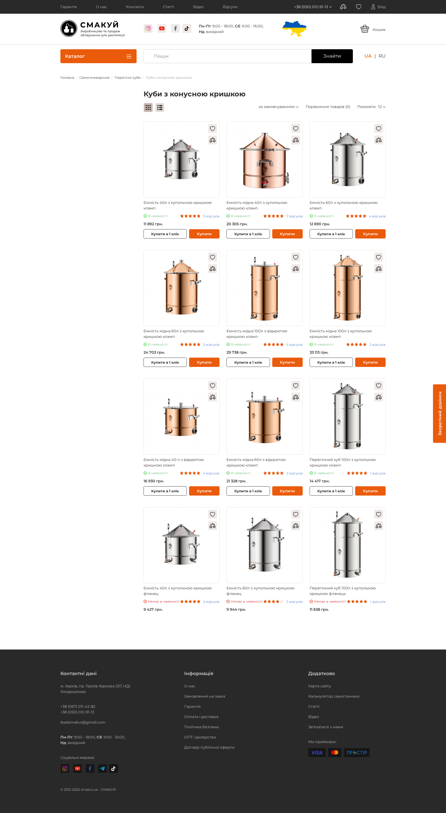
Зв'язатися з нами (325, 727)
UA (368, 56)
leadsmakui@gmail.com (82, 722)
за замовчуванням (277, 106)
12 (380, 106)
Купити (204, 234)
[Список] (159, 107)
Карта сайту (319, 686)
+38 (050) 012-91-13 (311, 7)
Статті (313, 706)
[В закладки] (212, 128)
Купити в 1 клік (165, 234)
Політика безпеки (201, 727)
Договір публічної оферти (209, 747)
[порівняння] (212, 140)
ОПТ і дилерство (200, 737)
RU (382, 56)
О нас (189, 686)
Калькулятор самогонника (333, 696)
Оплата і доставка (201, 717)
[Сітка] (148, 107)
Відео (313, 717)
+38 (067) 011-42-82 (77, 706)
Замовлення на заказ (204, 696)
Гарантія (192, 706)
